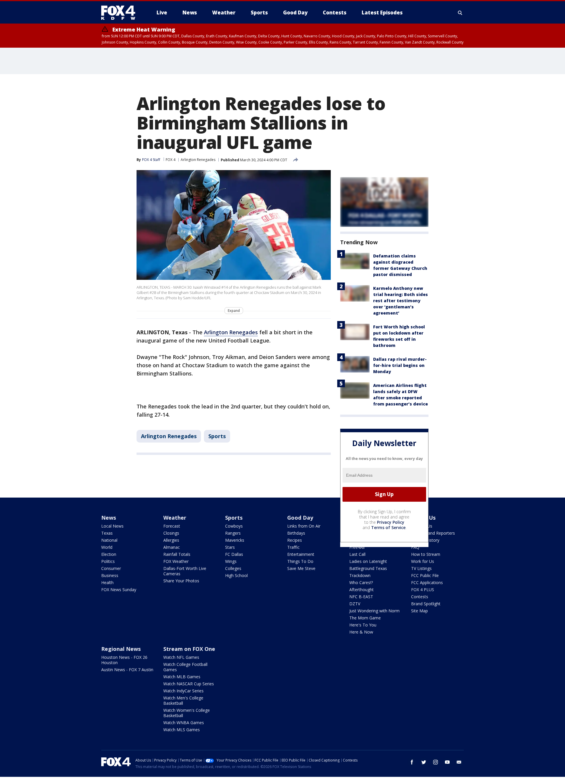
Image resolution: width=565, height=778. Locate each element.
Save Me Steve (301, 568)
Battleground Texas (368, 568)
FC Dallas (234, 554)
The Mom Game (365, 618)
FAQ (415, 547)
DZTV (354, 603)
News (108, 517)
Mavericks (234, 540)
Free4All (357, 547)
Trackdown (359, 575)
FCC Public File (425, 575)
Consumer (111, 568)
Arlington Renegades (198, 159)
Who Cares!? (361, 582)
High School (236, 575)
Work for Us (422, 561)
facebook (412, 762)
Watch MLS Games (181, 729)
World (106, 547)
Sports (217, 436)
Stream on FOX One (189, 648)
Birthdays (296, 533)
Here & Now (361, 632)
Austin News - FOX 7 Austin (127, 669)
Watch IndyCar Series (183, 691)
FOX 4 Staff (151, 159)
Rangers (233, 533)
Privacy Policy (390, 522)
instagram (435, 762)
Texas (107, 533)
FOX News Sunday (118, 589)
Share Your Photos (181, 581)
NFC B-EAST (361, 596)
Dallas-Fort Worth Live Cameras (184, 571)
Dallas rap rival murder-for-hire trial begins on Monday (400, 365)
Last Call (357, 554)
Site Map (419, 611)
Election (108, 554)
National (109, 540)
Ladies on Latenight (368, 561)
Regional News (121, 648)
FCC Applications (427, 582)
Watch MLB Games (181, 676)
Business (109, 575)
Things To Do (300, 561)
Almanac (171, 547)
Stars (230, 547)
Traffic (293, 547)
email (459, 762)
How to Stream (425, 554)
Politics (108, 561)
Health (107, 582)
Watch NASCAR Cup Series (188, 683)
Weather (174, 517)
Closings (171, 533)
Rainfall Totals (176, 554)
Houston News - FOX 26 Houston (124, 659)
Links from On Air (303, 526)
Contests (419, 596)
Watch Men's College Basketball (183, 700)
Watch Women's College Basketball (186, 712)
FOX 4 (170, 159)
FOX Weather (176, 561)
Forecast (171, 526)
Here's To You (362, 625)
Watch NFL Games (181, 657)
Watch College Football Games (185, 666)
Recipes (294, 540)
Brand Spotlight (426, 603)
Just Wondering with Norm (374, 611)
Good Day (300, 517)
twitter (423, 762)
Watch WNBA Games (183, 722)
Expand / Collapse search (460, 12)
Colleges (233, 568)
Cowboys (234, 526)
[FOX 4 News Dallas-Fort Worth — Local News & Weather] (120, 13)
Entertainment (300, 554)
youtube (447, 762)
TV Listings (421, 568)
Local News (112, 526)
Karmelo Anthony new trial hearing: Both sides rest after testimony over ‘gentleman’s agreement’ (400, 300)
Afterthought (361, 589)
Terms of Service (388, 527)
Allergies (171, 540)
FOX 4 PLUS (422, 589)
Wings (231, 561)
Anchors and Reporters (433, 533)
